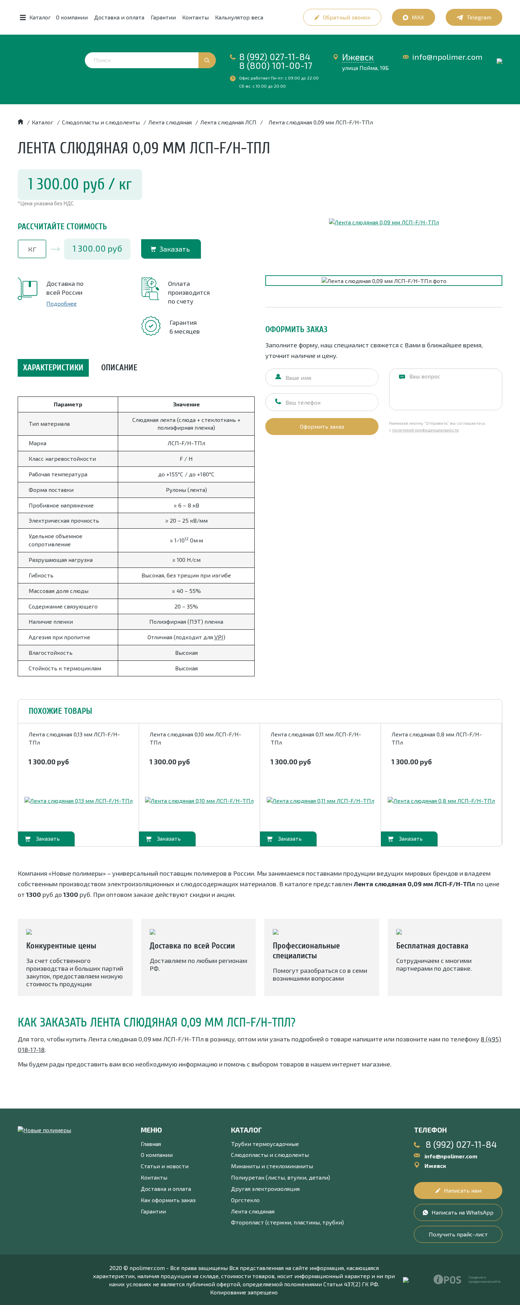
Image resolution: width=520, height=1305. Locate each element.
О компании (72, 17)
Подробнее (61, 303)
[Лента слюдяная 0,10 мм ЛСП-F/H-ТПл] (199, 801)
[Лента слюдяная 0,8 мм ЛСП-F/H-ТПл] (441, 801)
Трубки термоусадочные (265, 1143)
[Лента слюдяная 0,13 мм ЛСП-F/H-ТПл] (78, 801)
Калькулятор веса (239, 17)
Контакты (195, 17)
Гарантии (163, 17)
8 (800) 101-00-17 (275, 65)
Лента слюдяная (253, 1211)
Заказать (174, 249)
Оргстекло (245, 1200)
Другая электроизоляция (265, 1188)
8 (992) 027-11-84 (275, 56)
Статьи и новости (165, 1166)
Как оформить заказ (168, 1200)
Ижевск (358, 57)
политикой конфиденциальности (425, 429)
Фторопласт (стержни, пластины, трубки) (287, 1222)
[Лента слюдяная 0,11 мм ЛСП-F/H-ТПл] (320, 801)
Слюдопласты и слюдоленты (270, 1154)
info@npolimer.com (447, 56)
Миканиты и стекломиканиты (272, 1166)
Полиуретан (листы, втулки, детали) (280, 1177)
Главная (151, 1143)
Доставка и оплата (119, 17)
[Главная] (20, 122)
